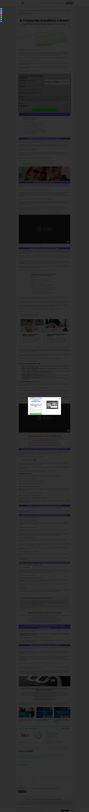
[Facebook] (1, 9)
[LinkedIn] (1, 19)
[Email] (1, 13)
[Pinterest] (1, 15)
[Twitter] (1, 11)
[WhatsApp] (1, 17)
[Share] (1, 21)
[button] (59, 398)
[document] (44, 406)
